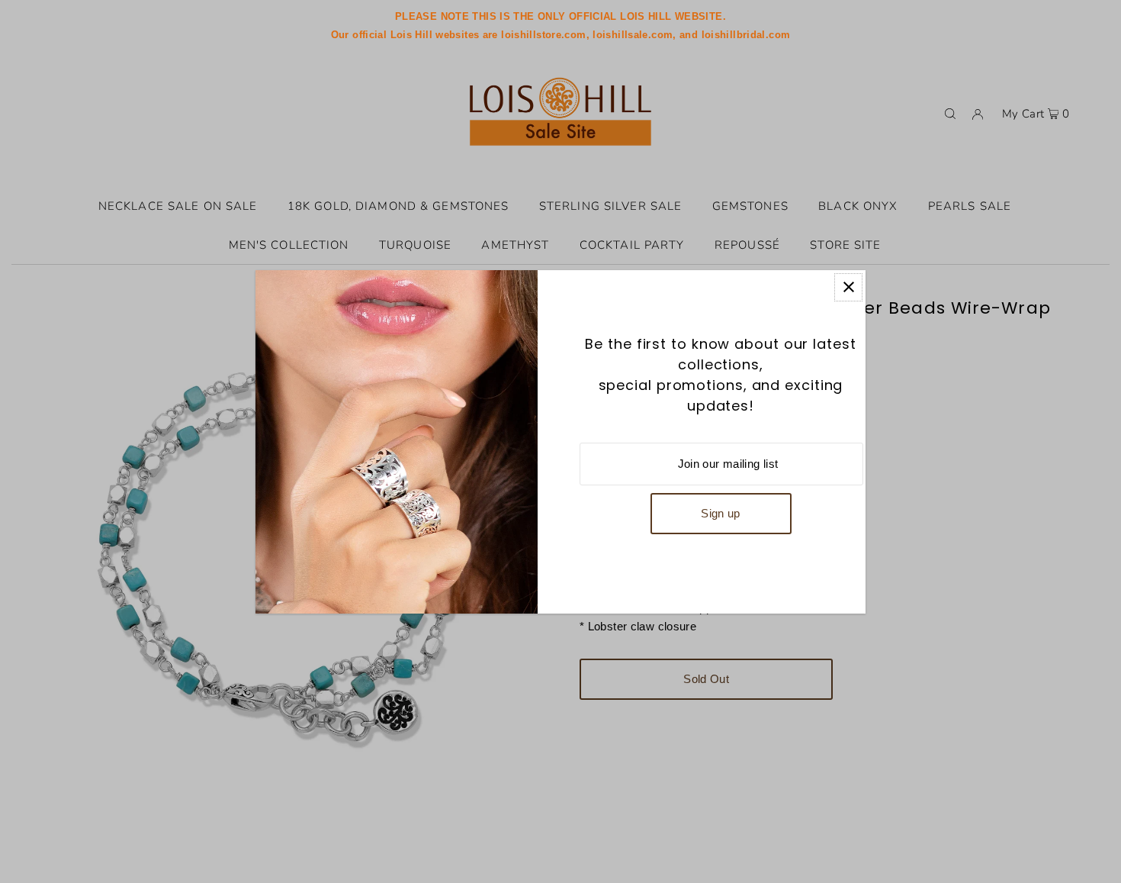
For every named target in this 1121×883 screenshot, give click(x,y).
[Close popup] (848, 287)
